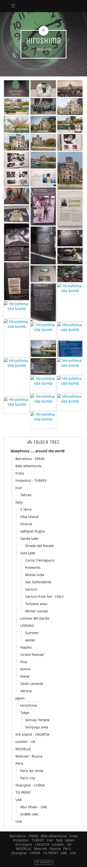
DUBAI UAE (29, 814)
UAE (18, 799)
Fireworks (33, 567)
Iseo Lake (27, 553)
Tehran (26, 495)
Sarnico (31, 589)
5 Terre (26, 509)
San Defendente (38, 582)
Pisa (23, 662)
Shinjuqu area (36, 727)
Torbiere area (36, 603)
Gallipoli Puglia (32, 531)
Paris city (27, 778)
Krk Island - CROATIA (32, 734)
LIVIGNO (27, 625)
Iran (18, 487)
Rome (24, 676)
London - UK (25, 741)
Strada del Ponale (39, 545)
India (19, 473)
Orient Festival (32, 654)
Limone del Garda (34, 618)
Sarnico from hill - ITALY (44, 596)
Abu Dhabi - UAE (33, 807)
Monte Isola (34, 574)
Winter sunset (36, 611)
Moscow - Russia (28, 756)
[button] (7, 860)
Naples (26, 647)
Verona (26, 691)
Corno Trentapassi (40, 560)
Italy (18, 502)
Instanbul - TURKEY (31, 480)
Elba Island (29, 516)
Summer (32, 632)
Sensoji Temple (37, 720)
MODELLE (23, 749)
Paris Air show (31, 770)
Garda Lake (29, 538)
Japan (20, 698)
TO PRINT (23, 792)
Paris (19, 763)
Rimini (25, 669)
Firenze (26, 524)
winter (30, 640)
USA (18, 821)
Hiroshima (28, 705)
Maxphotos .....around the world (38, 451)
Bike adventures (28, 466)
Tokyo (24, 712)
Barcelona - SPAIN (29, 458)
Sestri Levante (31, 683)
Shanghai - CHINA (30, 785)
